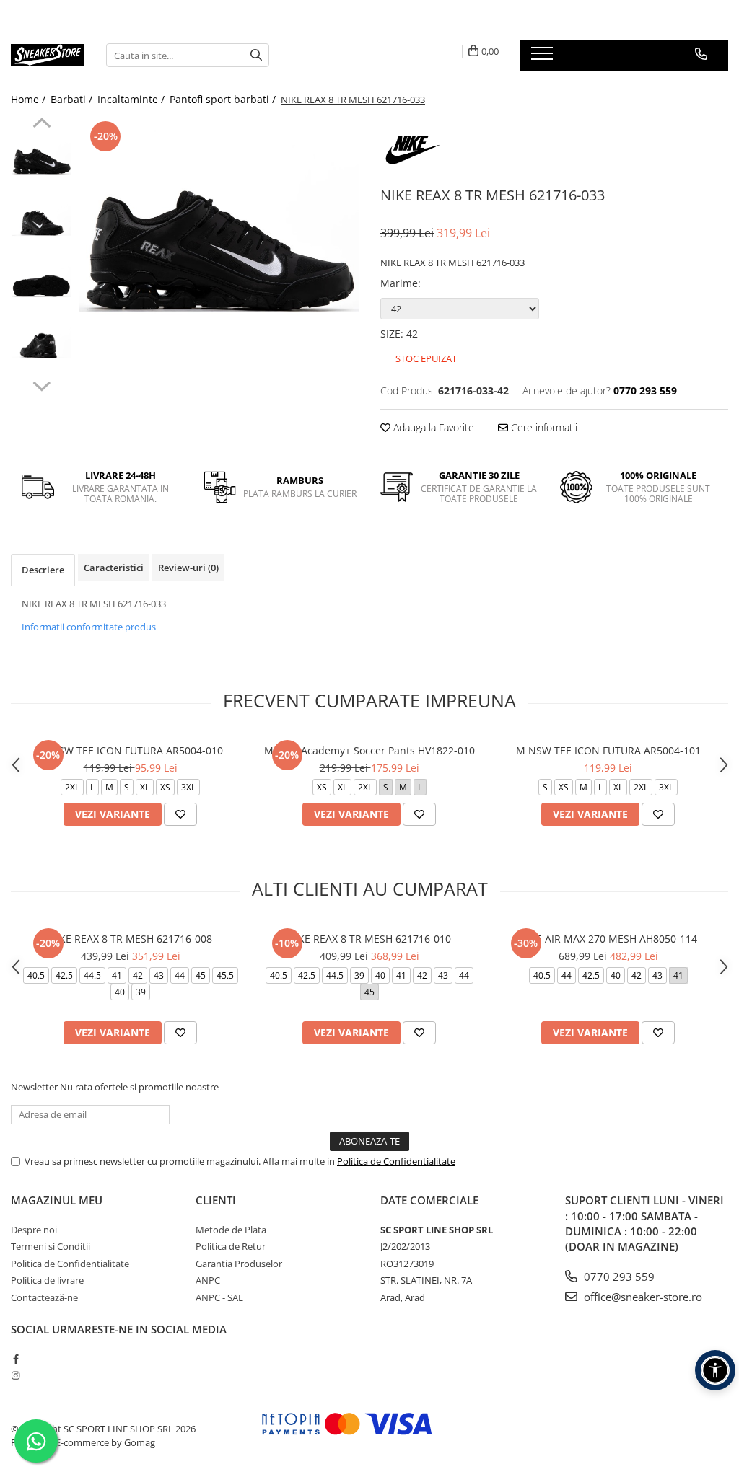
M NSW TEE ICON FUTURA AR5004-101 (608, 750)
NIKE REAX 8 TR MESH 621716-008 (130, 938)
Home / (29, 99)
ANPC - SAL (219, 1297)
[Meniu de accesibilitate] (715, 1370)
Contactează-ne (44, 1297)
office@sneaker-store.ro (641, 1296)
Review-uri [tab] (188, 567)
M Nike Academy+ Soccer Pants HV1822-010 (369, 750)
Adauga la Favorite (432, 427)
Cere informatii (542, 427)
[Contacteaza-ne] (701, 54)
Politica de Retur (231, 1246)
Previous (41, 125)
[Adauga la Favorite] (180, 814)
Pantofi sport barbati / (224, 99)
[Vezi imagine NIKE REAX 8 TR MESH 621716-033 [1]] (41, 224)
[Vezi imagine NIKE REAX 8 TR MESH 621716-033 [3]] (41, 346)
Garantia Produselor (239, 1263)
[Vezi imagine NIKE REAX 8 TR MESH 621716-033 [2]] (41, 285)
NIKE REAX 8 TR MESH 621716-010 (369, 938)
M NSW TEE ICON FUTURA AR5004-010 (130, 750)
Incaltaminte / (132, 99)
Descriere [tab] (43, 569)
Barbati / (73, 99)
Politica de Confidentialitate (396, 1161)
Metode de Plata (231, 1229)
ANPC (208, 1280)
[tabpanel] (219, 257)
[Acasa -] (47, 55)
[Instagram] (15, 1375)
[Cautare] (256, 55)
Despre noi (34, 1229)
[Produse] (543, 58)
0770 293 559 (618, 1276)
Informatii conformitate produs (89, 626)
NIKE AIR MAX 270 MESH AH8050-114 (608, 938)
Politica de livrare (47, 1280)
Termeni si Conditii (50, 1246)
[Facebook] (15, 1358)
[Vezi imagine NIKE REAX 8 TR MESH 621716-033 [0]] (41, 163)
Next (41, 384)
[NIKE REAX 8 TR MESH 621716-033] (219, 257)
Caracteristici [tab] (114, 567)
